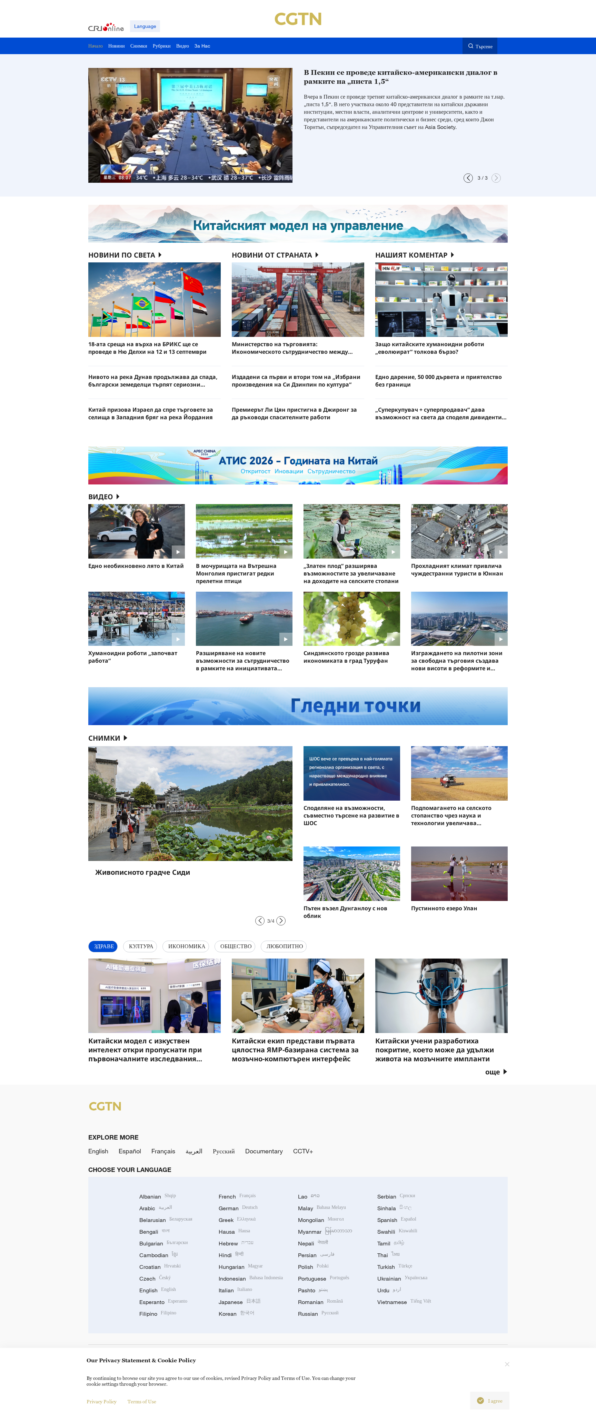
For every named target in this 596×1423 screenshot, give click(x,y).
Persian (316, 1255)
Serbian (396, 1196)
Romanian (320, 1302)
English (98, 1151)
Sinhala (394, 1208)
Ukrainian (402, 1278)
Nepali (313, 1243)
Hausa (234, 1231)
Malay (322, 1208)
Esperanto (163, 1302)
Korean (237, 1313)
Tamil (390, 1243)
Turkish (394, 1266)
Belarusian (165, 1219)
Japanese (240, 1302)
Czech (155, 1278)
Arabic (155, 1208)
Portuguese (323, 1278)
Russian (318, 1313)
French (237, 1196)
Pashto (313, 1290)
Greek (237, 1219)
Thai (388, 1255)
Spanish (396, 1219)
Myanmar (325, 1231)
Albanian (157, 1196)
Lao (309, 1196)
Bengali (154, 1231)
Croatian (160, 1266)
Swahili (397, 1231)
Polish (313, 1266)
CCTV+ (303, 1151)
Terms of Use (142, 1401)
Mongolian (321, 1219)
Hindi (231, 1255)
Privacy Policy (102, 1401)
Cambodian (158, 1255)
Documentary (264, 1151)
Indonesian (251, 1278)
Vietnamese (404, 1302)
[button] (468, 178)
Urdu (389, 1290)
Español (130, 1151)
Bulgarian (163, 1243)
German (238, 1208)
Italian (235, 1290)
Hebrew (236, 1243)
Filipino (157, 1313)
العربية (194, 1151)
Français (163, 1151)
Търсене (484, 46)
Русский (224, 1151)
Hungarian (241, 1266)
